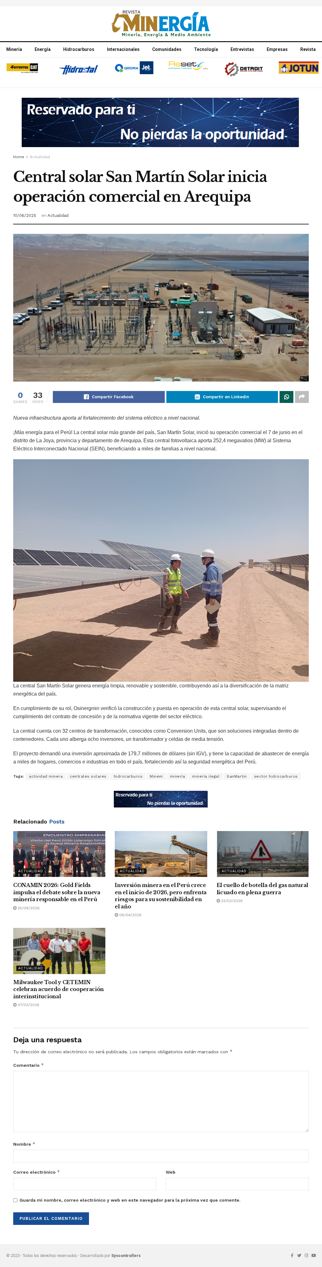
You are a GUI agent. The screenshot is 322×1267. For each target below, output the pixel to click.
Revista (308, 49)
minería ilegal (205, 776)
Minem (156, 776)
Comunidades (166, 49)
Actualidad (40, 157)
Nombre (24, 1144)
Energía (43, 49)
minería (177, 776)
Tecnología (206, 49)
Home (18, 157)
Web (170, 1172)
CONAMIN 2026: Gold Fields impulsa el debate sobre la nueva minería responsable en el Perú (56, 892)
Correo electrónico (36, 1172)
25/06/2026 (28, 908)
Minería (14, 49)
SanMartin (237, 776)
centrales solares (88, 776)
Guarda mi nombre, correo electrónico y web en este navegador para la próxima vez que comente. (130, 1200)
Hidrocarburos (78, 49)
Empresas (277, 49)
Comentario (28, 1065)
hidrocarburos (128, 776)
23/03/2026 (231, 901)
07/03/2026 (27, 1005)
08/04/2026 (130, 915)
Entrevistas (242, 49)
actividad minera (46, 776)
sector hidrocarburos (276, 776)
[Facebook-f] (292, 1255)
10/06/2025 (24, 215)
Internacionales (123, 49)
